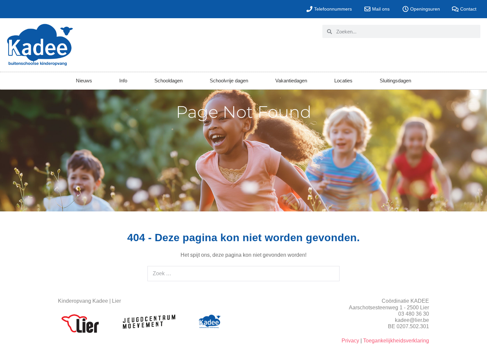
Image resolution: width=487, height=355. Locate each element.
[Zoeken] (330, 274)
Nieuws (84, 80)
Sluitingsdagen (395, 80)
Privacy (350, 340)
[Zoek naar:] (243, 273)
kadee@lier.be (412, 320)
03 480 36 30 (413, 314)
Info (123, 80)
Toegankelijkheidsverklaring (396, 340)
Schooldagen (168, 80)
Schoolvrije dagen (229, 80)
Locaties (343, 80)
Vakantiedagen (291, 80)
